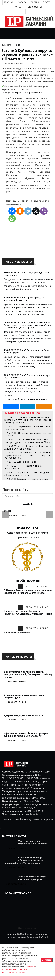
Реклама (34, 2)
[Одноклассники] (37, 11)
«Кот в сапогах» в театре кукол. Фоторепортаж (32, 878)
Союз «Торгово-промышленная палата (27, 533)
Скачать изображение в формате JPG (23, 93)
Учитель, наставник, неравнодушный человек (32, 842)
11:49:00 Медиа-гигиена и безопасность (27, 467)
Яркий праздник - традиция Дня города (25, 299)
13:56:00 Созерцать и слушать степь (27, 478)
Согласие (30, 967)
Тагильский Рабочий (37, 937)
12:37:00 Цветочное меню (21, 461)
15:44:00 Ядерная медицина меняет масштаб (27, 434)
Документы (35, 7)
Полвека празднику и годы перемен (27, 376)
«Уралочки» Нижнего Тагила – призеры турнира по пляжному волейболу (26, 734)
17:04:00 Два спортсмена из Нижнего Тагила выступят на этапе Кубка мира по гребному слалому (27, 420)
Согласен (46, 960)
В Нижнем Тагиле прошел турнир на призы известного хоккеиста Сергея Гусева (28, 591)
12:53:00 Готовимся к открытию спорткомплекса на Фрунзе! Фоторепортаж (27, 455)
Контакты (19, 7)
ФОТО (7, 511)
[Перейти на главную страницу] (28, 21)
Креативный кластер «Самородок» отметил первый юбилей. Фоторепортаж (24, 860)
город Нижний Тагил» (27, 538)
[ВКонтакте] (28, 11)
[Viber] (44, 211)
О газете (47, 2)
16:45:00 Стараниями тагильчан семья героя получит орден (27, 427)
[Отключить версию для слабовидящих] (23, 11)
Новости (21, 2)
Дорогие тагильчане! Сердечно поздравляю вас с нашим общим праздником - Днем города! (27, 325)
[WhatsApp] (12, 218)
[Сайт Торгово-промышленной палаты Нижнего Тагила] (27, 557)
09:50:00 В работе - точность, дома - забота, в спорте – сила (27, 473)
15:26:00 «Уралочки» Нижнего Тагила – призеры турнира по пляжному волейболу (27, 441)
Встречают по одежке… (17, 632)
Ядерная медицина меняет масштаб (24, 715)
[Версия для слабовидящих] (18, 11)
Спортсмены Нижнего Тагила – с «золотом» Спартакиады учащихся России (28, 612)
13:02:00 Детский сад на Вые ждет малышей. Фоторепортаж (27, 447)
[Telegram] (32, 11)
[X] (36, 211)
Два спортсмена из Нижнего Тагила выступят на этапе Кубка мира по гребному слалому (28, 674)
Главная (8, 2)
